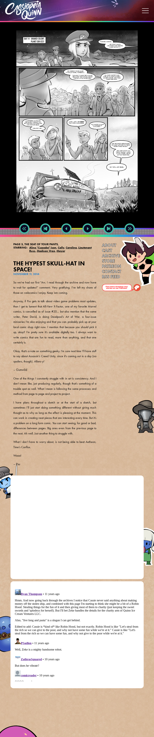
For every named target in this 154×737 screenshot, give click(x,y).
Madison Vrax (46, 251)
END (130, 237)
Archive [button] (111, 255)
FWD (108, 237)
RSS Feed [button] (111, 276)
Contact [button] (111, 271)
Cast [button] (107, 250)
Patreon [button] (111, 266)
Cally (61, 247)
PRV (66, 237)
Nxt (88, 237)
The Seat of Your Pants (41, 244)
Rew (24, 237)
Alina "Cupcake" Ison (42, 247)
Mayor (61, 251)
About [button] (109, 245)
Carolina (71, 247)
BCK (45, 237)
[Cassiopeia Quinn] (23, 10)
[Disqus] (77, 528)
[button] (145, 10)
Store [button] (108, 261)
